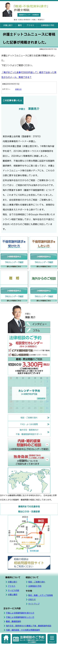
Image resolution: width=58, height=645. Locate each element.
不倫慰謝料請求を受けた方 (14, 252)
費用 (20, 25)
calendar (29, 639)
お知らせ (18, 89)
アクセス (30, 25)
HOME (6, 639)
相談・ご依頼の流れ (29, 418)
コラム (37, 330)
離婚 (14, 287)
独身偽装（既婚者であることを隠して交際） (29, 459)
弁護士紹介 (8, 25)
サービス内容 (13, 590)
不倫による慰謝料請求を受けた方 (20, 613)
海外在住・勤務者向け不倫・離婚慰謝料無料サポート (44, 287)
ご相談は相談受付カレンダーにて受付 (29, 354)
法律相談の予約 (47, 25)
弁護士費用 (12, 595)
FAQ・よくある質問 (29, 424)
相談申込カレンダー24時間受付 (29, 15)
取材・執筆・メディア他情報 (40, 595)
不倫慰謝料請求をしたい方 (44, 252)
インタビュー (37, 324)
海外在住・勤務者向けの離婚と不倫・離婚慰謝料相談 (28, 626)
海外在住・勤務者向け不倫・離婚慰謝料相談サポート (29, 432)
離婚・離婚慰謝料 (13, 621)
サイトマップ (34, 604)
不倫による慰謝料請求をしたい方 (20, 617)
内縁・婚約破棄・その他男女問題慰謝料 (23, 630)
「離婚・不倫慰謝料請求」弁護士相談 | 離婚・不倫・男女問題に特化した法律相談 (29, 7)
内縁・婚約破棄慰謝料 (29, 444)
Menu (52, 639)
